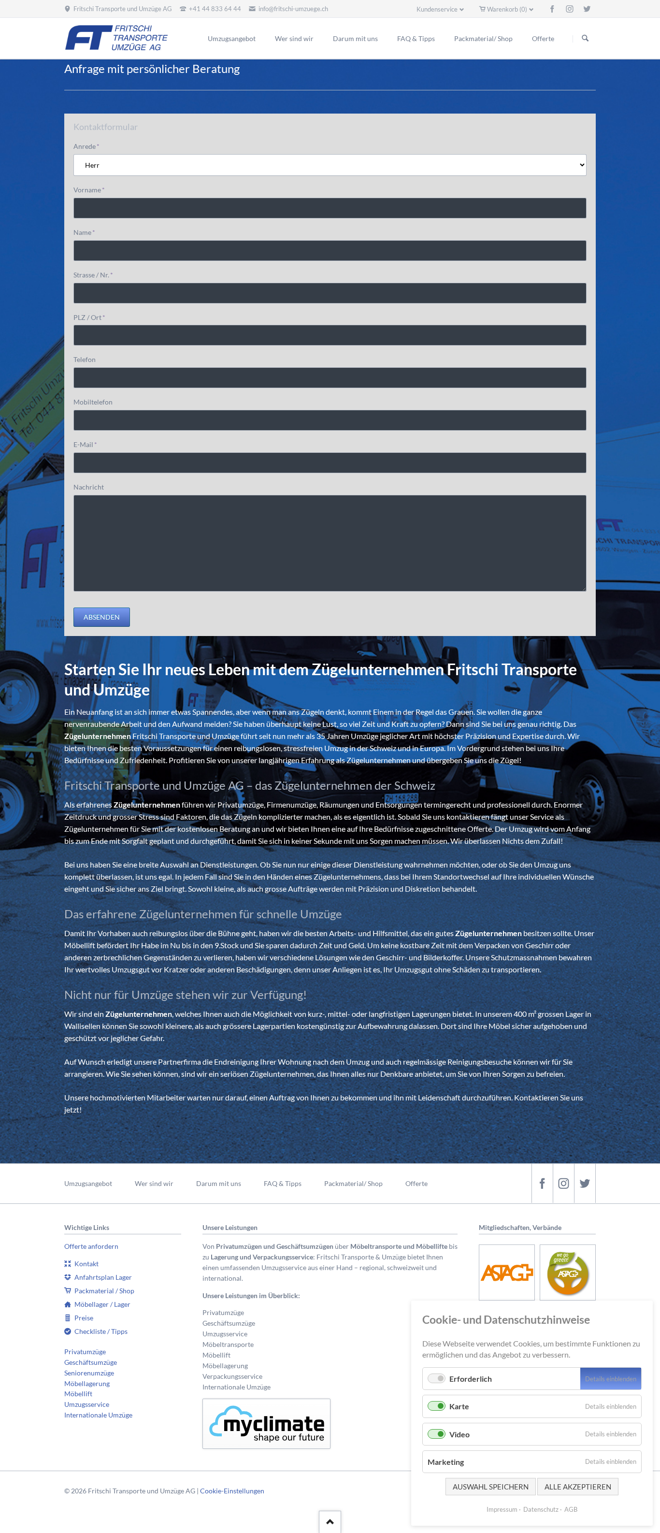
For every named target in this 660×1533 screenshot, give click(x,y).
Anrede (88, 146)
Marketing (446, 1461)
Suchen (585, 38)
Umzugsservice (86, 1404)
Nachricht (88, 487)
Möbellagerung (87, 1383)
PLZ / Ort (89, 317)
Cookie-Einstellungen (232, 1491)
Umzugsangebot (88, 1183)
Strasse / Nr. (93, 274)
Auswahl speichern (491, 1486)
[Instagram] (569, 8)
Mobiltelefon (93, 402)
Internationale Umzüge (98, 1415)
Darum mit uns (218, 1183)
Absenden (102, 617)
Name (88, 232)
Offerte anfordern (91, 1246)
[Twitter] (587, 8)
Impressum (502, 1509)
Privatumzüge (85, 1351)
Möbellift (78, 1393)
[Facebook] (552, 8)
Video (459, 1434)
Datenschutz (541, 1509)
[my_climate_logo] (266, 1424)
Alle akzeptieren (578, 1486)
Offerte (416, 1183)
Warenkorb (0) (507, 9)
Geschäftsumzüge (90, 1362)
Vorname (89, 189)
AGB (570, 1509)
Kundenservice (437, 9)
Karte (459, 1406)
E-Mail (88, 444)
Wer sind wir (154, 1183)
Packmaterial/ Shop (353, 1183)
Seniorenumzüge (89, 1373)
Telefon (84, 359)
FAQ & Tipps (282, 1183)
